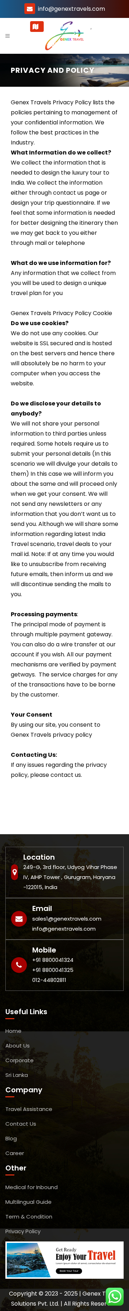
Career (14, 1153)
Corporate (19, 1060)
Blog (11, 1138)
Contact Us (20, 1123)
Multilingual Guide (28, 1202)
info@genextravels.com (71, 9)
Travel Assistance (28, 1109)
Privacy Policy (22, 1231)
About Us (17, 1045)
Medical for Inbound (31, 1187)
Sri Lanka (16, 1075)
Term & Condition (28, 1216)
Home (13, 1031)
